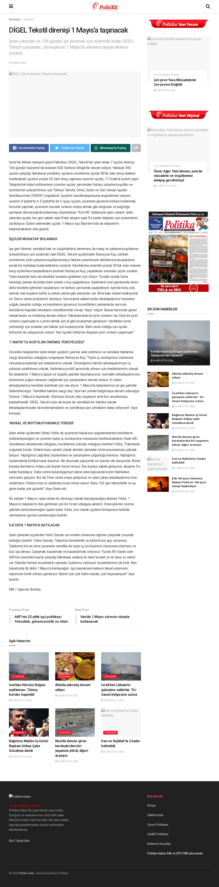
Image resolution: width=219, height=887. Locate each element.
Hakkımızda (155, 815)
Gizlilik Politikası (157, 834)
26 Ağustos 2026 (21, 700)
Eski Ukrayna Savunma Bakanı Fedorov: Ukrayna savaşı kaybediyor (189, 482)
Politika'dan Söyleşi (167, 166)
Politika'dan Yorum (166, 75)
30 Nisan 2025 (17, 62)
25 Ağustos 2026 (21, 756)
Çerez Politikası (157, 824)
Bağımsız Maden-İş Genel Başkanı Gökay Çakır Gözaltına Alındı (28, 746)
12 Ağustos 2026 (166, 185)
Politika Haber (26, 873)
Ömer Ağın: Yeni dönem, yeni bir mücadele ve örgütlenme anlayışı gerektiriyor (178, 175)
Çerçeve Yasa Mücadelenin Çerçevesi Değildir (175, 82)
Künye (151, 805)
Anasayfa (14, 19)
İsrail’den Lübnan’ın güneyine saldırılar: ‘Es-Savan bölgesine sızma (119, 690)
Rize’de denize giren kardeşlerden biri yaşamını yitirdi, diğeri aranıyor (190, 440)
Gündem (29, 19)
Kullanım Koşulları (159, 843)
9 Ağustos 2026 (165, 90)
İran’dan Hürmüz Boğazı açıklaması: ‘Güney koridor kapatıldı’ (27, 690)
